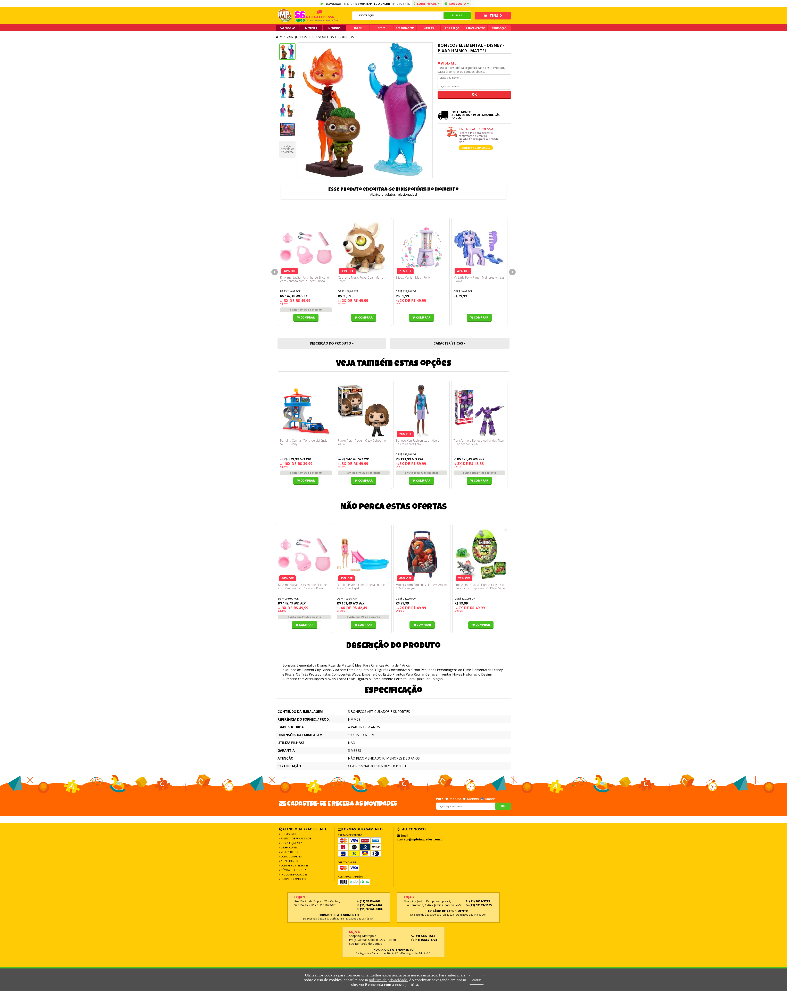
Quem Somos (288, 834)
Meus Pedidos (289, 852)
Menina (455, 799)
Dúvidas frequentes (293, 870)
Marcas (428, 28)
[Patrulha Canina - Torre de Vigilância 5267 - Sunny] (306, 411)
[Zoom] (287, 51)
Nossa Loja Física (291, 843)
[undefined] (365, 110)
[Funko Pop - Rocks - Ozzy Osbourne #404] (364, 411)
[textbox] (398, 15)
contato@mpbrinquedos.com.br (420, 839)
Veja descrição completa (287, 149)
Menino (473, 799)
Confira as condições (476, 147)
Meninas (311, 28)
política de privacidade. (388, 979)
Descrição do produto (331, 343)
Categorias (287, 28)
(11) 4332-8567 (424, 936)
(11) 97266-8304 (370, 909)
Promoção (499, 28)
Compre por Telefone (294, 865)
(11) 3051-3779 (479, 901)
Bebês (381, 28)
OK (503, 806)
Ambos (490, 799)
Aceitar (476, 979)
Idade (358, 28)
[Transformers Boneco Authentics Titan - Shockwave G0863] (479, 411)
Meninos (334, 28)
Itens (493, 15)
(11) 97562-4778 (425, 940)
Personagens (405, 28)
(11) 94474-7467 (401, 4)
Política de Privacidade (295, 838)
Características (448, 343)
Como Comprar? (291, 856)
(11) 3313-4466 (369, 901)
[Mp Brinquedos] (285, 15)
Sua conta (457, 4)
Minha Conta (289, 847)
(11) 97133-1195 (480, 905)
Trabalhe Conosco (293, 879)
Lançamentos (475, 28)
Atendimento (289, 861)
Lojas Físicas (427, 4)
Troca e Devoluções (293, 874)
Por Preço (452, 28)
